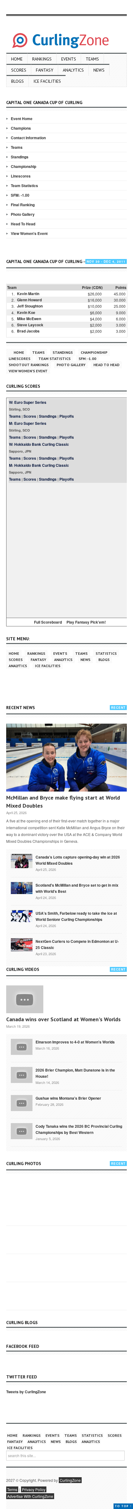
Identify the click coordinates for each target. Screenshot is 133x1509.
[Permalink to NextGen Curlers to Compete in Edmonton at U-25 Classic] (21, 944)
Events (68, 59)
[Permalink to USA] (21, 915)
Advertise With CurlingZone (30, 1496)
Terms (12, 1489)
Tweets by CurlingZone (26, 1391)
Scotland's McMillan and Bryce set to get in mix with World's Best (77, 888)
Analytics (73, 70)
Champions (21, 128)
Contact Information (28, 137)
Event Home (21, 118)
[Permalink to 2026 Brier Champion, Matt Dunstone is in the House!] (21, 1074)
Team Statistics (24, 185)
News (99, 70)
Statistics (106, 653)
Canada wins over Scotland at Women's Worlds (63, 1019)
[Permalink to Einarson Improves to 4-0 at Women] (21, 1046)
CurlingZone (70, 1480)
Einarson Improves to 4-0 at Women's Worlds (75, 1042)
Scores (18, 70)
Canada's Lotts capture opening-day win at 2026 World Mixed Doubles (78, 860)
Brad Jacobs (28, 331)
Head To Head (23, 224)
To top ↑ (123, 1506)
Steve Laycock (30, 325)
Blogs (17, 81)
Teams (92, 59)
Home (17, 59)
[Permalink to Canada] (21, 860)
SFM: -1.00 (20, 195)
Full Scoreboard (48, 622)
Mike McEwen (29, 318)
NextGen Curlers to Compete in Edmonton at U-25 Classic (77, 944)
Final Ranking (23, 204)
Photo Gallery (23, 214)
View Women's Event (29, 233)
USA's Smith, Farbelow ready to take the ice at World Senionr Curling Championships (76, 916)
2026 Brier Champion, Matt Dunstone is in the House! (75, 1073)
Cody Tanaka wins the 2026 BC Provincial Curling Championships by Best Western (79, 1129)
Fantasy (44, 70)
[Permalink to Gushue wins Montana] (21, 1102)
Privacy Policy (33, 1489)
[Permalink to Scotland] (21, 887)
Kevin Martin (28, 293)
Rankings (42, 59)
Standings (19, 157)
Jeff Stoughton (30, 306)
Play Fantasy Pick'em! (86, 622)
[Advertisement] (66, 549)
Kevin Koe (26, 312)
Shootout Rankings (29, 364)
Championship (23, 166)
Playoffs (66, 416)
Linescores (21, 176)
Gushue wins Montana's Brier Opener (68, 1098)
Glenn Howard (29, 300)
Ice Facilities (47, 81)
